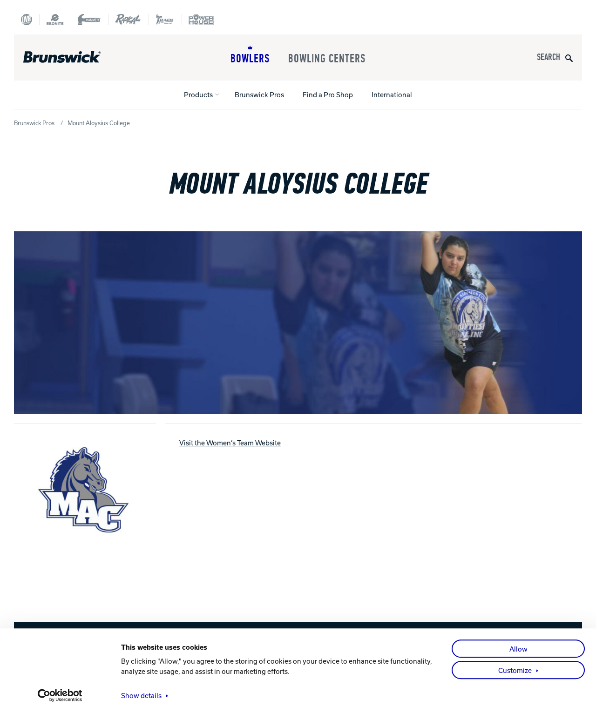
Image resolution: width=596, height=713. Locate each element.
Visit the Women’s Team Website (230, 442)
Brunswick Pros (259, 94)
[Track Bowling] (165, 19)
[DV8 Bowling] (26, 19)
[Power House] (201, 19)
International (392, 94)
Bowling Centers (327, 59)
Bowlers (250, 59)
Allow (518, 648)
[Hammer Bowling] (89, 19)
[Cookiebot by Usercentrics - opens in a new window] (60, 695)
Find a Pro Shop (328, 94)
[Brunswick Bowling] (75, 57)
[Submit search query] (569, 57)
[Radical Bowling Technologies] (128, 19)
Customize (515, 670)
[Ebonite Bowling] (55, 19)
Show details (141, 695)
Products (198, 94)
